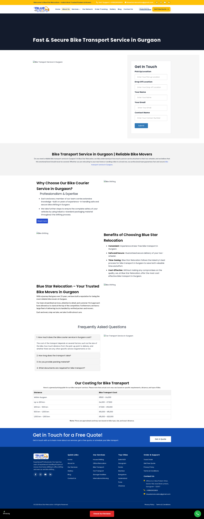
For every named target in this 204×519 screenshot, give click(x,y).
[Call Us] (197, 513)
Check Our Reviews (102, 514)
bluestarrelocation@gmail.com (140, 2)
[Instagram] (160, 2)
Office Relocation (99, 463)
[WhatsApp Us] (6, 513)
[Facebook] (156, 2)
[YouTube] (164, 2)
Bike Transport (98, 467)
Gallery (113, 9)
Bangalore (122, 474)
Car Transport (98, 471)
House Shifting (98, 459)
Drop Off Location (143, 81)
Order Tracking (101, 9)
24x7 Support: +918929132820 (111, 2)
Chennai (121, 486)
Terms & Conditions (151, 471)
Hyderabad (122, 478)
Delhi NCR (122, 459)
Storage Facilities (99, 474)
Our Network (87, 9)
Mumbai (121, 471)
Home (57, 9)
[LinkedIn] (168, 2)
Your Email (140, 102)
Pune (120, 482)
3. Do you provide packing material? (53, 361)
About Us (66, 9)
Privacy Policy (149, 467)
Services (75, 9)
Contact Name (142, 112)
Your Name (140, 92)
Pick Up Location (143, 71)
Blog (119, 9)
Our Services (72, 467)
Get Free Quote (160, 9)
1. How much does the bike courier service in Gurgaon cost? (64, 337)
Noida (120, 467)
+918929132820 (152, 490)
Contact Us (128, 9)
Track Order (148, 459)
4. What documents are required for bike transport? (61, 368)
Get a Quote (160, 439)
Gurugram (122, 463)
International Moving (101, 478)
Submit (141, 125)
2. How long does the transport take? (54, 355)
